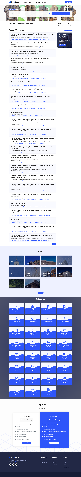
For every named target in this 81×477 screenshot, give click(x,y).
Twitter (20, 432)
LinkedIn (24, 432)
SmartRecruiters (67, 467)
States (31, 2)
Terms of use (64, 473)
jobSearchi (16, 461)
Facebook (29, 432)
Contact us (44, 462)
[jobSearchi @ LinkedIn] (13, 464)
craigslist (65, 460)
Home (43, 460)
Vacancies (25, 2)
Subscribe (44, 2)
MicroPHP (15, 475)
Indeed (65, 462)
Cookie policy (69, 473)
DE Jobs (65, 465)
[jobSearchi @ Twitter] (10, 464)
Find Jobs (61, 13)
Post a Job (69, 2)
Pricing (54, 462)
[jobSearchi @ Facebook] (16, 464)
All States (40, 292)
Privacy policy (59, 473)
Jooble (65, 464)
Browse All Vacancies (67, 30)
